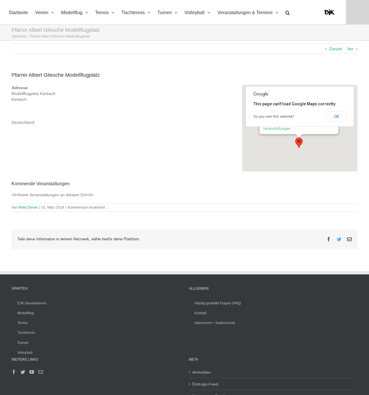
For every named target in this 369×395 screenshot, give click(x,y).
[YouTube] (31, 372)
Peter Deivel (28, 207)
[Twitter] (22, 372)
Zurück (335, 48)
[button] (287, 12)
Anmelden (201, 372)
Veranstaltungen (276, 128)
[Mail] (40, 372)
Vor (350, 48)
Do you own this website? (274, 117)
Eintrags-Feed (205, 384)
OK (336, 116)
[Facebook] (14, 372)
